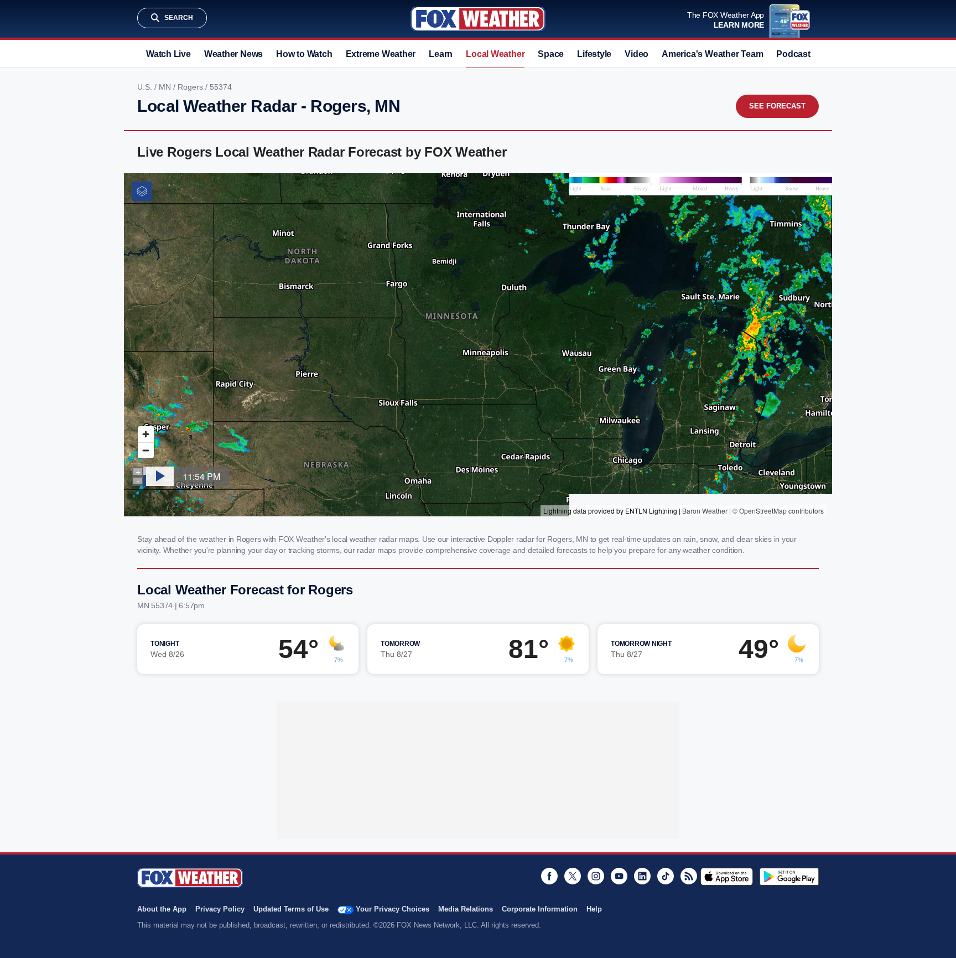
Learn (441, 54)
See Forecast (777, 106)
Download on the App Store (726, 876)
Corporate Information (540, 909)
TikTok (665, 876)
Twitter (572, 876)
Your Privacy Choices (392, 909)
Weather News (233, 54)
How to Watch (304, 54)
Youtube (619, 876)
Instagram (596, 876)
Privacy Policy (220, 909)
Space (551, 54)
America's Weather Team (712, 54)
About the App (161, 909)
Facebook (549, 876)
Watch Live (168, 54)
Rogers (191, 86)
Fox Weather (478, 19)
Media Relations (465, 909)
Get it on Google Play (789, 876)
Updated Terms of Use (291, 909)
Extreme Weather (381, 54)
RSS (688, 876)
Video (636, 54)
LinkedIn (642, 876)
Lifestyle (594, 54)
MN (166, 86)
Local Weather (495, 54)
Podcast (793, 54)
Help (594, 909)
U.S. (145, 86)
